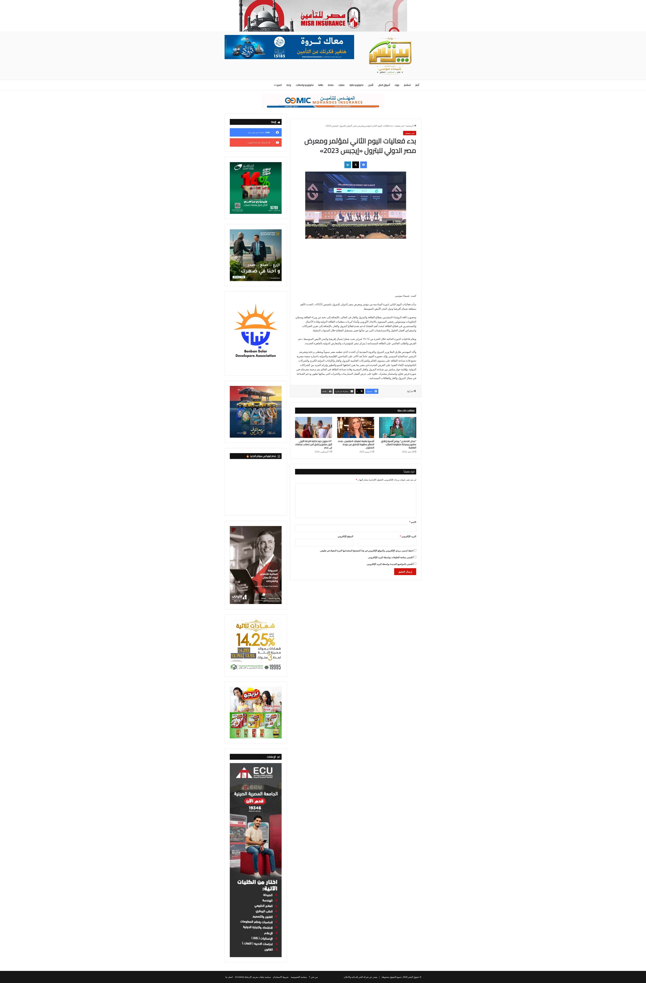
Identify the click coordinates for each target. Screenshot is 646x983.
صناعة (331, 85)
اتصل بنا (229, 976)
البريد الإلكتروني (408, 536)
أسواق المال (384, 85)
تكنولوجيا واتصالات (304, 85)
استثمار (407, 85)
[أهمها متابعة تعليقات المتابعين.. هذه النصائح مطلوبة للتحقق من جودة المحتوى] (355, 427)
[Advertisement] (355, 268)
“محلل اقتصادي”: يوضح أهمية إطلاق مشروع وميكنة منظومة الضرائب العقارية (398, 444)
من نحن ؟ (313, 976)
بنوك (397, 85)
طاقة (320, 85)
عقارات (341, 85)
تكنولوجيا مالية (356, 85)
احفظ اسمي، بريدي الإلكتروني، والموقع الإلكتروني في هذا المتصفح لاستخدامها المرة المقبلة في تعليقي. (367, 550)
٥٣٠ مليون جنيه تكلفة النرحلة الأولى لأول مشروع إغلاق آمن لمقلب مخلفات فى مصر (313, 444)
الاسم (412, 522)
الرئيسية (410, 125)
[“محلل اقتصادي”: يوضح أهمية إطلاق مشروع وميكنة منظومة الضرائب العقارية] (397, 427)
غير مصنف (399, 125)
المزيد (279, 85)
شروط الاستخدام (281, 976)
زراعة (288, 85)
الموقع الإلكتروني (345, 536)
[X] (355, 164)
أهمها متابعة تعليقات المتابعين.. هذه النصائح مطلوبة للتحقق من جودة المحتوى (356, 444)
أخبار (417, 85)
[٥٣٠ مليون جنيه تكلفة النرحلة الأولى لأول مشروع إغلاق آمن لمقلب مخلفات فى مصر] (313, 427)
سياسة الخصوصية (299, 976)
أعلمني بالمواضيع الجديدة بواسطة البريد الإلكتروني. (390, 564)
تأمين (370, 85)
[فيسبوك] (363, 164)
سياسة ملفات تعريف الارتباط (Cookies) (253, 976)
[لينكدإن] (347, 164)
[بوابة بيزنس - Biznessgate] (390, 55)
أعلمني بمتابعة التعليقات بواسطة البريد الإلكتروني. (391, 557)
